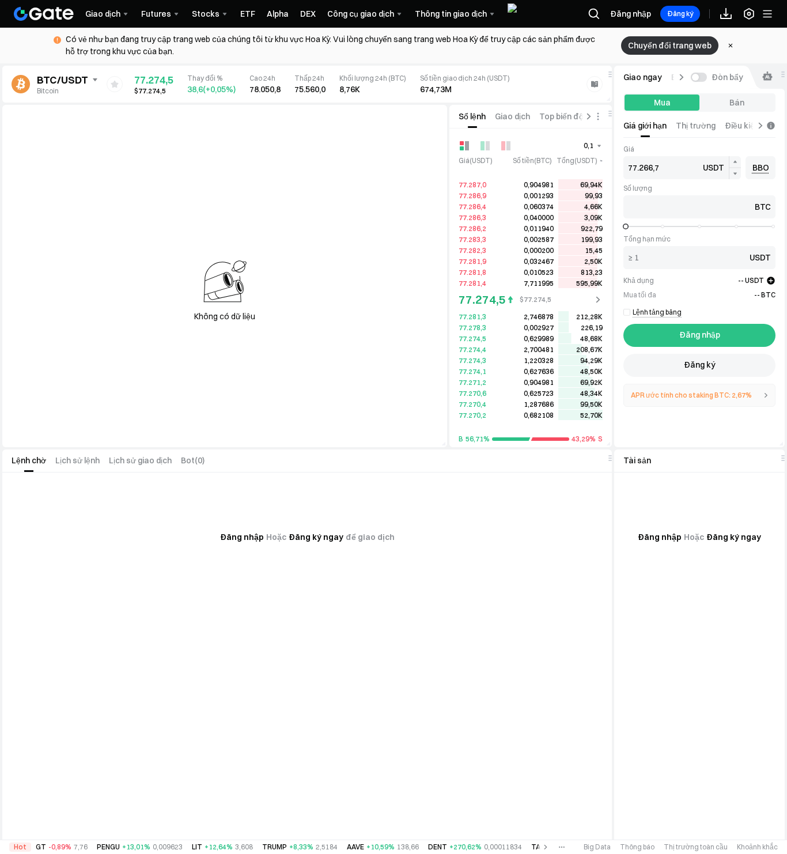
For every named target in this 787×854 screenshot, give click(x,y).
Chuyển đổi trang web (670, 45)
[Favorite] (115, 84)
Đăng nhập (630, 14)
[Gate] (44, 14)
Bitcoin (48, 90)
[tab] (472, 116)
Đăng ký (680, 13)
